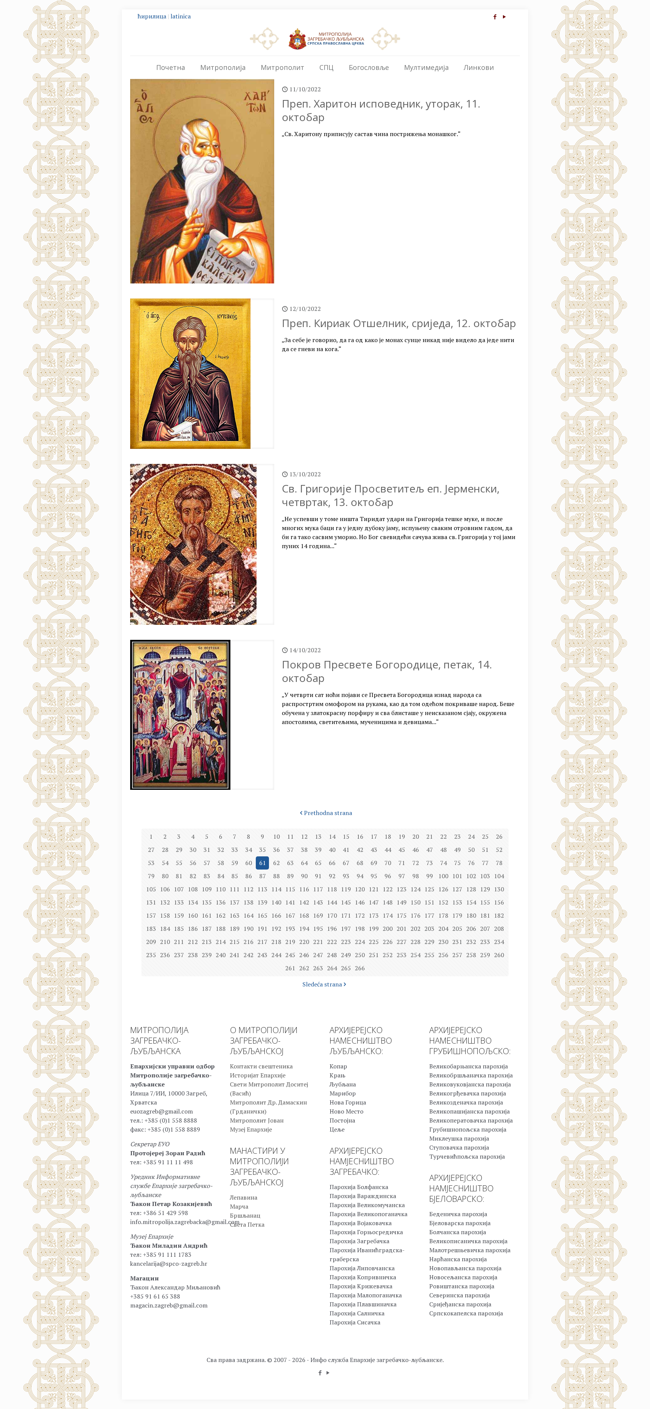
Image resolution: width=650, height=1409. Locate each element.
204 (443, 928)
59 (234, 863)
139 (262, 902)
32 (220, 849)
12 (304, 836)
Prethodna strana (328, 813)
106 (165, 889)
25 (485, 836)
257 (457, 955)
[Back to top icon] (614, 1393)
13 (318, 836)
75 (457, 863)
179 (457, 915)
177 (429, 915)
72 (415, 863)
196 (332, 928)
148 (388, 902)
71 (401, 863)
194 (304, 928)
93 (346, 876)
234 (499, 942)
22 (443, 836)
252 (388, 955)
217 (262, 942)
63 (290, 863)
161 (207, 915)
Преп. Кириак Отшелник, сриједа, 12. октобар (399, 323)
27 (151, 849)
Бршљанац (245, 1215)
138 (248, 902)
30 (193, 849)
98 (415, 876)
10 (276, 836)
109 (207, 889)
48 (443, 849)
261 (290, 968)
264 (332, 968)
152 (443, 902)
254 (415, 955)
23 (457, 836)
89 (290, 876)
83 (207, 876)
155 (485, 902)
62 (276, 863)
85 (234, 876)
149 (401, 902)
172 (360, 915)
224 (360, 942)
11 (290, 836)
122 (388, 889)
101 (457, 876)
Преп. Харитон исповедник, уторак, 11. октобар (381, 110)
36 (276, 849)
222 (332, 942)
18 (387, 836)
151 (429, 902)
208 (499, 928)
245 (290, 955)
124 (415, 889)
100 (443, 876)
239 (207, 955)
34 (248, 849)
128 (471, 889)
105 (151, 889)
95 (374, 876)
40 (332, 849)
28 (165, 849)
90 (304, 876)
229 (429, 942)
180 (471, 915)
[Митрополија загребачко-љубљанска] (325, 38)
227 (401, 942)
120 (360, 889)
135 (207, 902)
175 (401, 915)
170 (332, 915)
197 (346, 928)
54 (165, 863)
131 (151, 902)
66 (332, 863)
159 (179, 915)
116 (304, 889)
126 (443, 889)
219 (290, 942)
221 (318, 942)
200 (388, 928)
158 (165, 915)
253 (401, 955)
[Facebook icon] (495, 16)
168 (304, 915)
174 (388, 915)
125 (429, 889)
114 (276, 889)
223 (346, 942)
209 (151, 942)
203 (429, 928)
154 (471, 902)
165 (262, 915)
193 (290, 928)
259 (485, 955)
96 (387, 876)
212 (193, 942)
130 (499, 889)
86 (248, 876)
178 (443, 915)
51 (485, 849)
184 (165, 928)
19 (401, 836)
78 (499, 863)
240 (221, 955)
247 (318, 955)
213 (207, 942)
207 (485, 928)
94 (360, 876)
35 (262, 849)
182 (499, 915)
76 (471, 863)
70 (387, 863)
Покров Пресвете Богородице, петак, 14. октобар (387, 671)
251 (374, 955)
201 (401, 928)
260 (499, 955)
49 (457, 849)
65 (318, 863)
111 (234, 889)
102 (471, 876)
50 (471, 849)
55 (179, 863)
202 (415, 928)
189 (234, 928)
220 (304, 942)
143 (318, 902)
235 (151, 955)
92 (332, 876)
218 (276, 942)
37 (290, 849)
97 (401, 876)
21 (429, 836)
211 (179, 942)
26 (499, 836)
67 (346, 863)
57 (207, 863)
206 (471, 928)
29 (179, 849)
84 (220, 876)
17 (374, 836)
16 (360, 836)
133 (179, 902)
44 (387, 849)
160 (193, 915)
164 (248, 915)
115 (290, 889)
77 (485, 863)
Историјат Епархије (258, 1075)
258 (471, 955)
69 (374, 863)
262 (304, 968)
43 (374, 849)
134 (193, 902)
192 (276, 928)
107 (179, 889)
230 (443, 942)
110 (221, 889)
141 (290, 902)
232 (471, 942)
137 (234, 902)
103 (485, 876)
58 (220, 863)
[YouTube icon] (504, 16)
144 (332, 902)
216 (248, 942)
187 (207, 928)
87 (262, 876)
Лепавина (243, 1197)
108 (193, 889)
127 (457, 889)
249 (346, 955)
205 (457, 928)
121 (374, 889)
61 (262, 863)
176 (415, 915)
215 (234, 942)
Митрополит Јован (257, 1120)
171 (346, 915)
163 (234, 915)
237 (179, 955)
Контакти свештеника (261, 1066)
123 (401, 889)
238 (193, 955)
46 (415, 849)
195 (318, 928)
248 (332, 955)
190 (248, 928)
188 (221, 928)
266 (360, 968)
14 (332, 836)
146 (360, 902)
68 (360, 863)
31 (207, 849)
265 (346, 968)
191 (262, 928)
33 (234, 849)
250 (360, 955)
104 (499, 876)
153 (457, 902)
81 (179, 876)
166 (276, 915)
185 (179, 928)
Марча (239, 1206)
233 (485, 942)
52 (499, 849)
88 (276, 876)
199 (374, 928)
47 (429, 849)
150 (415, 902)
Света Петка (247, 1224)
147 (374, 902)
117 (318, 889)
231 (457, 942)
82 (193, 876)
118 (332, 889)
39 (318, 849)
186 (193, 928)
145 (346, 902)
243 (262, 955)
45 (401, 849)
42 (360, 849)
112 (248, 889)
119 (346, 889)
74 (443, 863)
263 (318, 968)
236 (165, 955)
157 (151, 915)
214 (221, 942)
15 (346, 836)
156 (499, 902)
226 (388, 942)
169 (318, 915)
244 (276, 955)
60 (248, 863)
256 (443, 955)
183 (151, 928)
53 (151, 863)
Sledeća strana (322, 984)
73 (429, 863)
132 (165, 902)
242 (248, 955)
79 (151, 876)
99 (429, 876)
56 (193, 863)
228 (415, 942)
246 (304, 955)
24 (471, 836)
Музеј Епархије (251, 1129)
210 (165, 942)
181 (485, 915)
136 (221, 902)
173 (374, 915)
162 (221, 915)
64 (304, 863)
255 (429, 955)
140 (276, 902)
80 (165, 876)
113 (262, 889)
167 (290, 915)
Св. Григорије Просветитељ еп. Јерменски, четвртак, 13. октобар (391, 495)
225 (374, 942)
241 (234, 955)
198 (360, 928)
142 (304, 902)
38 (304, 849)
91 (318, 876)
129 (485, 889)
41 (346, 849)
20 (415, 836)
